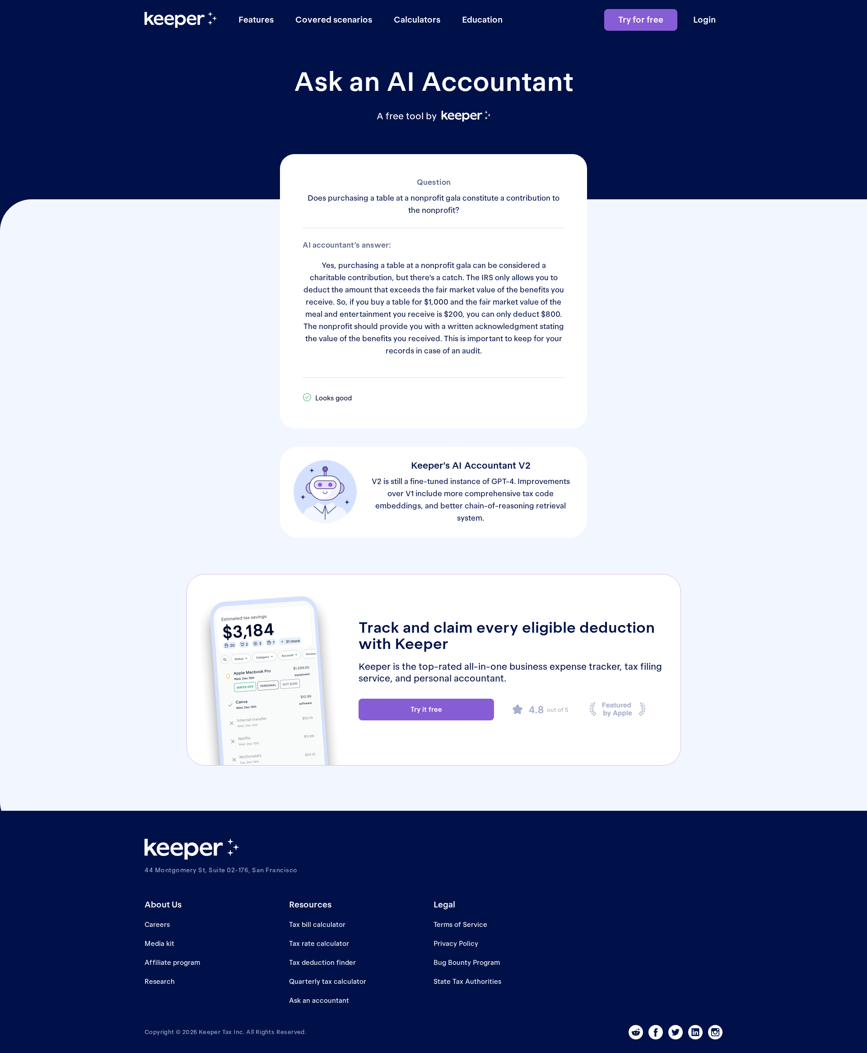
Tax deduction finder (322, 962)
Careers (157, 924)
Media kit (159, 943)
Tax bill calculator (317, 924)
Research (159, 981)
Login (704, 19)
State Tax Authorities (467, 981)
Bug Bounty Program (467, 962)
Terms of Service (460, 924)
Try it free (426, 709)
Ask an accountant (319, 1000)
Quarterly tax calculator (327, 981)
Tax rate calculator (319, 943)
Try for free (640, 19)
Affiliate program (172, 962)
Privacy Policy (456, 943)
